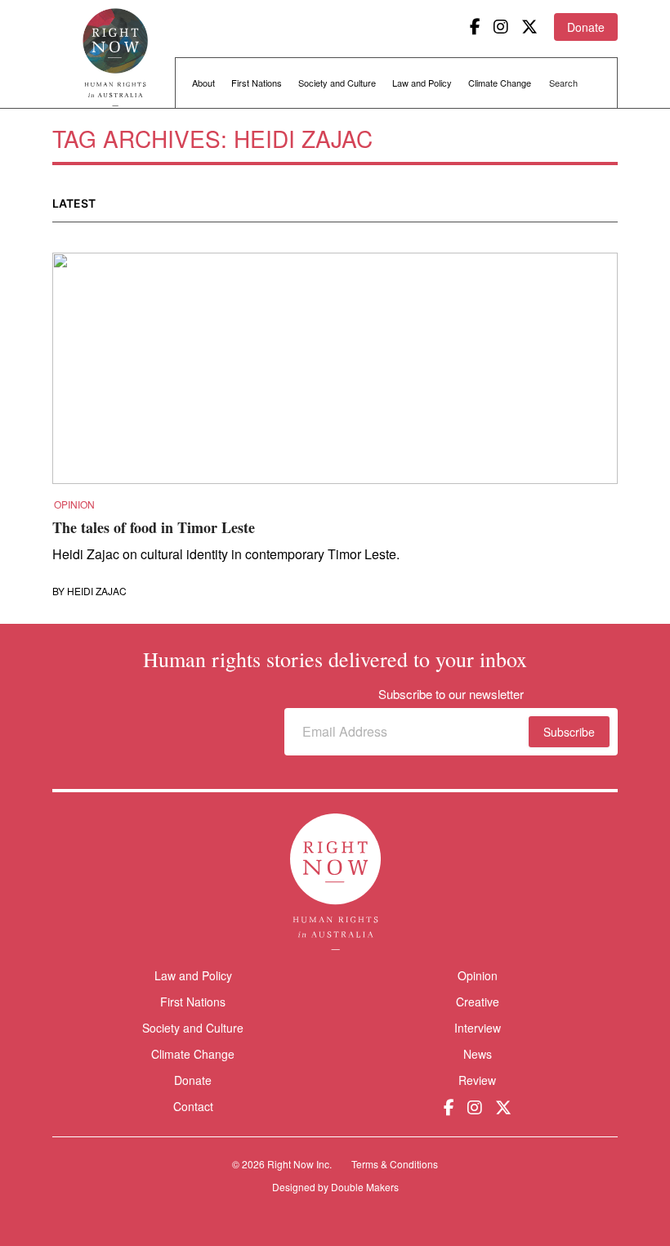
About (203, 82)
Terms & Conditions (394, 1164)
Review (477, 1080)
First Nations (256, 82)
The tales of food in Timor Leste (153, 527)
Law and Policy (422, 82)
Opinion (74, 504)
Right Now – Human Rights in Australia (115, 57)
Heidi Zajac (97, 591)
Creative (477, 1001)
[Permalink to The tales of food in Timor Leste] (335, 374)
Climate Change (499, 82)
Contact (193, 1107)
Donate (586, 27)
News (477, 1054)
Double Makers (365, 1187)
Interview (477, 1028)
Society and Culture (337, 82)
